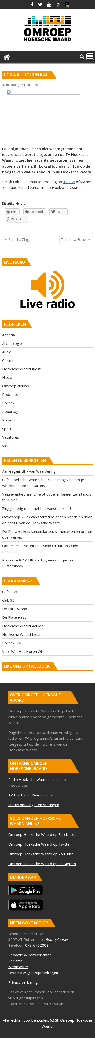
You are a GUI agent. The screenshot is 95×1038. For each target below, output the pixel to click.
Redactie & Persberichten (30, 955)
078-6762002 (36, 945)
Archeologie (12, 343)
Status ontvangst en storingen (33, 804)
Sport (6, 428)
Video (7, 445)
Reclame (15, 960)
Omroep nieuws (15, 385)
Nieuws (8, 377)
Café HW (9, 591)
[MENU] (90, 56)
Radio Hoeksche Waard (28, 779)
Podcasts (10, 394)
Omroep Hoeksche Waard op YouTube (41, 853)
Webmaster (18, 966)
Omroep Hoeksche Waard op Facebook (41, 834)
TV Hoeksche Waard (25, 795)
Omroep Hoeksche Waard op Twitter (39, 844)
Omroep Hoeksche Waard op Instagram (42, 863)
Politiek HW (12, 642)
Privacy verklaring (23, 982)
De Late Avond (14, 608)
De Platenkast (14, 617)
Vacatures (10, 437)
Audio (6, 351)
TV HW (69, 181)
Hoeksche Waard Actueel (23, 625)
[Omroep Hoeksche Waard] (6, 56)
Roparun (9, 420)
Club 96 (8, 600)
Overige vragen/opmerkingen (33, 972)
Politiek (8, 403)
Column (8, 360)
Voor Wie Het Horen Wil (22, 651)
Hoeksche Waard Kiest (21, 368)
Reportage (11, 411)
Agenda (8, 334)
